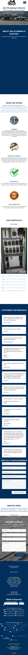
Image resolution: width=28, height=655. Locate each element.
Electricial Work (9, 108)
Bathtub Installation (11, 107)
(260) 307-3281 (14, 526)
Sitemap (10, 643)
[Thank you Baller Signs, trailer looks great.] (14, 282)
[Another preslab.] (14, 284)
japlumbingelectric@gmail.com (14, 594)
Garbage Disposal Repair (16, 111)
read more (16, 439)
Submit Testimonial (19, 492)
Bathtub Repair (19, 107)
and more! (25, 111)
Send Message (20, 555)
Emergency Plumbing (18, 108)
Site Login (14, 653)
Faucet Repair (10, 110)
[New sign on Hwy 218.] (14, 276)
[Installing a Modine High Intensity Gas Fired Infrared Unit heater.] (14, 290)
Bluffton (8, 55)
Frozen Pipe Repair (18, 110)
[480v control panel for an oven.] (14, 251)
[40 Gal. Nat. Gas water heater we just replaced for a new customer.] (14, 279)
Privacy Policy (16, 643)
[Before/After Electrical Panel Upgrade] (14, 287)
